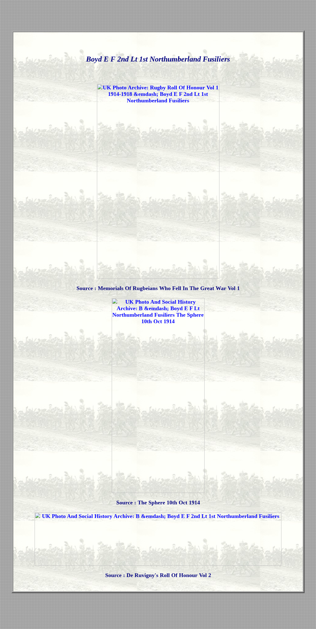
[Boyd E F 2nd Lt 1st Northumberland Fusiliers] (158, 277)
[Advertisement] (158, 16)
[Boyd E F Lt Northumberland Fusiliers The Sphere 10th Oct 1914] (158, 491)
